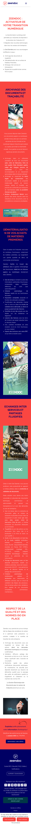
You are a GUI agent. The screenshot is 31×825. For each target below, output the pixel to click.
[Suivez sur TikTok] (22, 785)
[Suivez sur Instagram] (18, 785)
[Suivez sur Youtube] (12, 785)
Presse (15, 810)
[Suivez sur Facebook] (5, 785)
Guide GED (7, 766)
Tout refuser (22, 819)
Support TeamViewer (15, 773)
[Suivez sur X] (9, 785)
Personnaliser (16, 823)
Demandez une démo (16, 741)
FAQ (19, 766)
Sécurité (14, 766)
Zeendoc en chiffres (15, 808)
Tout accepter (9, 819)
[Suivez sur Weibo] (25, 785)
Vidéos (24, 766)
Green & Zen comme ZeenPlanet (15, 800)
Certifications (15, 769)
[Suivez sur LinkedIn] (15, 785)
